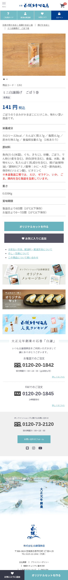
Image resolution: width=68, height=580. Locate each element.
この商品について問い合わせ (23, 257)
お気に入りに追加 (35, 238)
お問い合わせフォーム (34, 439)
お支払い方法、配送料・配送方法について (30, 249)
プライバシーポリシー (40, 562)
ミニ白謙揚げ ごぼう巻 (18, 28)
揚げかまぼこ (44, 25)
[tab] (4, 79)
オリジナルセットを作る (34, 227)
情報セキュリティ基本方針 (34, 566)
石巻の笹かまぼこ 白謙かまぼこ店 (17, 25)
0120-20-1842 (38, 365)
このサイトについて (28, 570)
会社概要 (22, 562)
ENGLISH (44, 570)
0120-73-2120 (38, 424)
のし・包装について (18, 253)
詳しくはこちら (58, 376)
